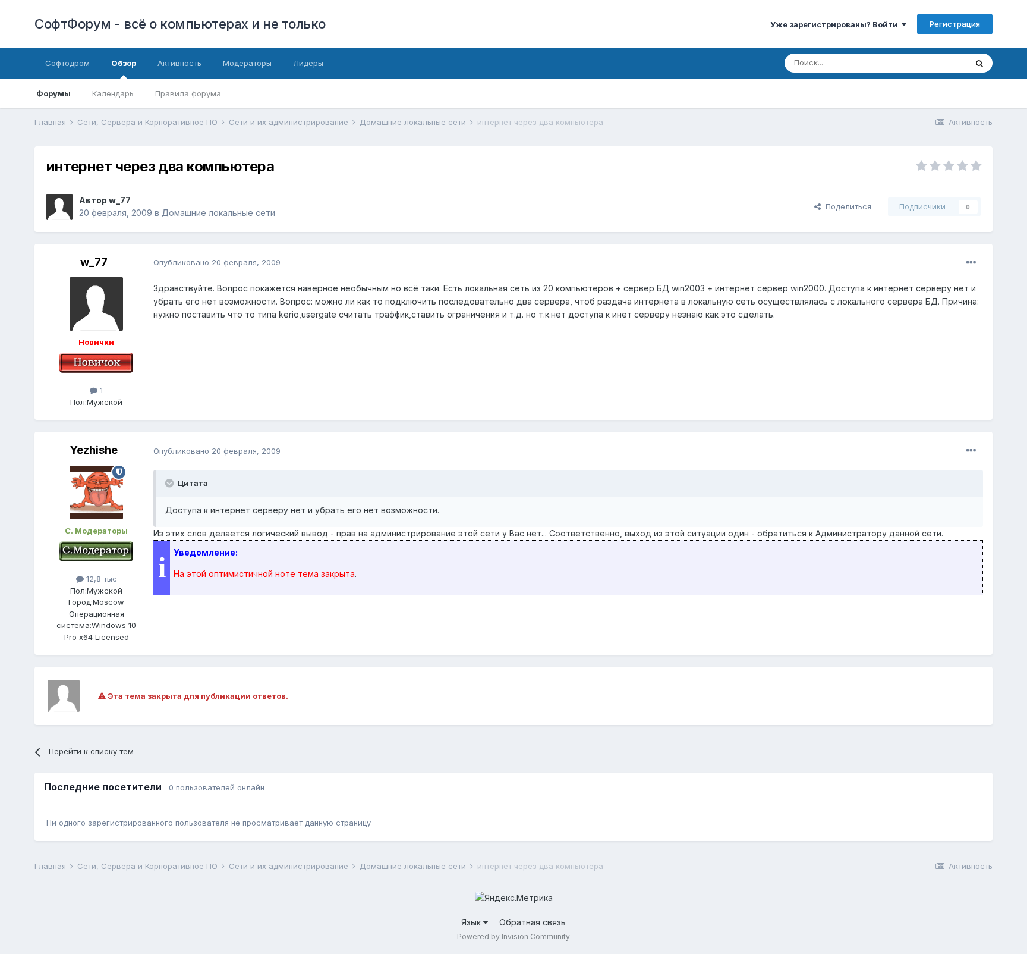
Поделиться (846, 206)
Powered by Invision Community (513, 936)
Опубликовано (217, 262)
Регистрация (955, 24)
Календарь (113, 93)
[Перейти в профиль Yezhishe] (96, 492)
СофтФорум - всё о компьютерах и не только (180, 24)
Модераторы (247, 63)
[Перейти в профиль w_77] (59, 207)
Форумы (53, 93)
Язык (472, 922)
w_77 (120, 200)
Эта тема (934, 62)
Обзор (123, 63)
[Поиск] (979, 63)
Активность (179, 63)
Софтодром (67, 63)
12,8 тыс (100, 578)
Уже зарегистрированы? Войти (836, 24)
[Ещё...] (971, 263)
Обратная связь (532, 922)
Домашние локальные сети (218, 213)
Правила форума (188, 93)
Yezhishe (94, 450)
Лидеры (308, 63)
